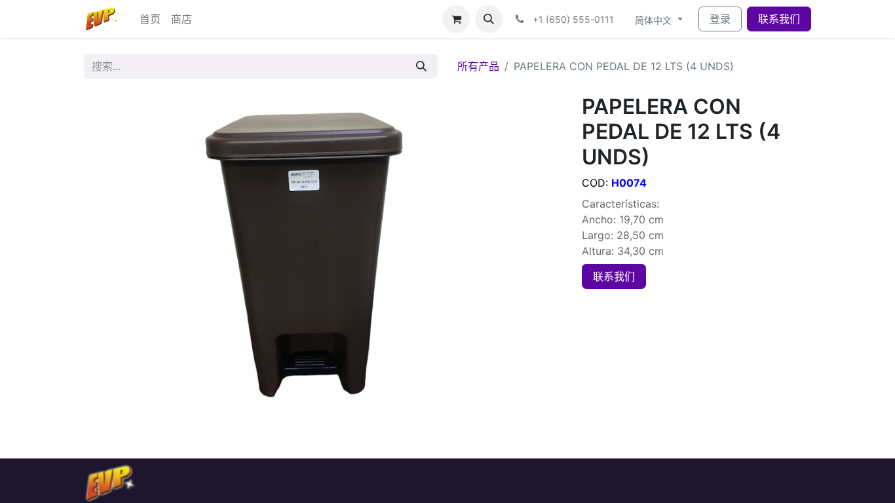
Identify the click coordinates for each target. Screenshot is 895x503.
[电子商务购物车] (456, 19)
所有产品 (478, 66)
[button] (489, 19)
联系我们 (779, 19)
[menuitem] (150, 19)
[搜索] (421, 66)
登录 (720, 19)
